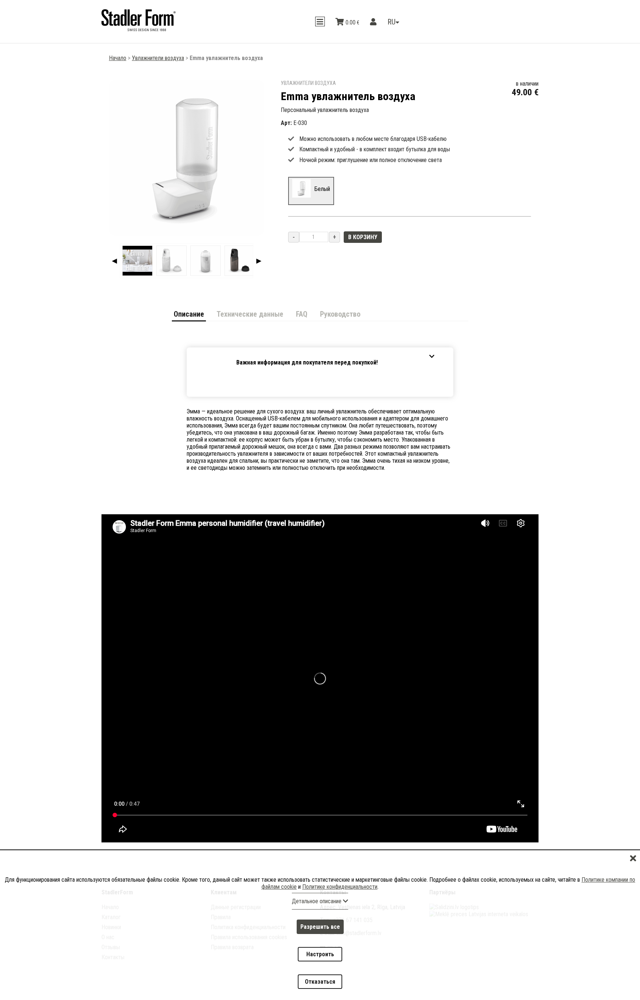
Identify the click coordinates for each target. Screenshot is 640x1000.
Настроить (320, 967)
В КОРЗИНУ (362, 237)
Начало (117, 58)
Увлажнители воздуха (158, 58)
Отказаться (320, 986)
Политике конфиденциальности (339, 913)
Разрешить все (320, 949)
